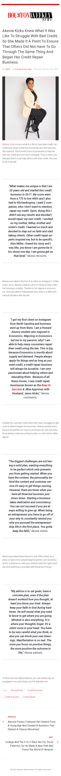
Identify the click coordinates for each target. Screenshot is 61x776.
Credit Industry (12, 697)
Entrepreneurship (23, 69)
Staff (7, 69)
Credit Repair (29, 697)
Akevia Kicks (17, 690)
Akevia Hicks (8, 144)
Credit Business (35, 690)
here (15, 681)
